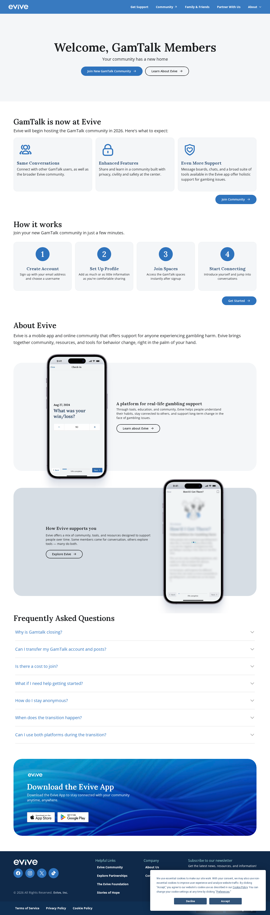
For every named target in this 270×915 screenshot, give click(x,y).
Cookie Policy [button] (240, 887)
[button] (41, 817)
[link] (252, 6)
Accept (225, 901)
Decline (190, 901)
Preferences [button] (223, 891)
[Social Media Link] (18, 873)
